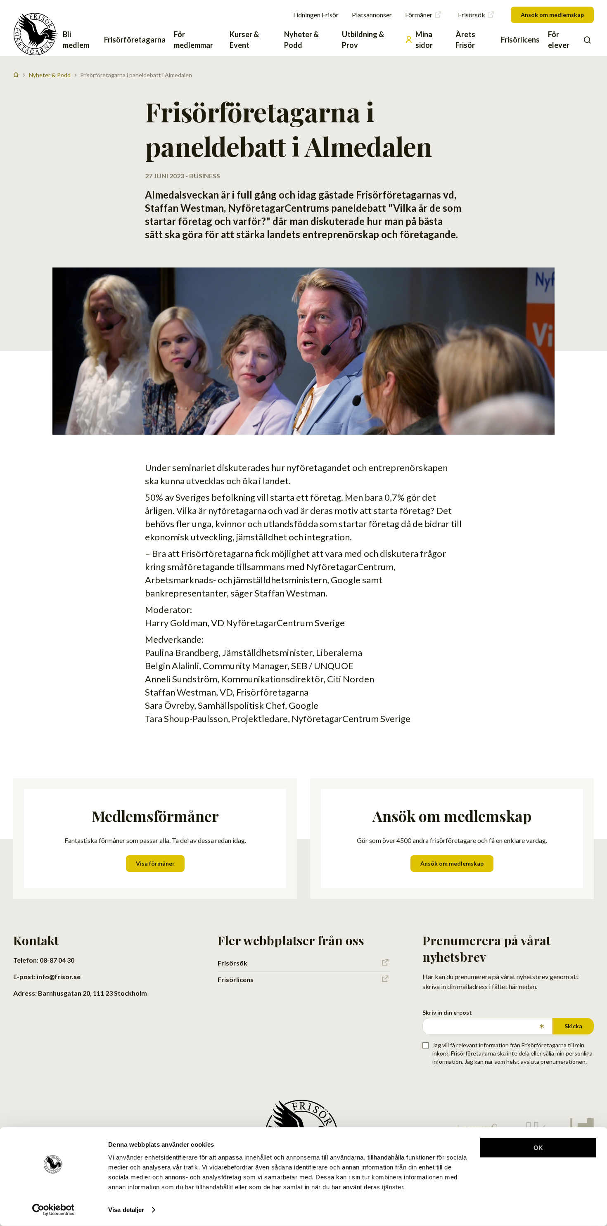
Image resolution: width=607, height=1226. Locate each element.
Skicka (573, 1026)
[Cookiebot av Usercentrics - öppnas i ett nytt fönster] (53, 1210)
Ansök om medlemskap (552, 14)
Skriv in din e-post (447, 1012)
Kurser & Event (244, 40)
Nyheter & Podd (301, 40)
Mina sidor (424, 40)
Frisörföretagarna (135, 39)
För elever (558, 40)
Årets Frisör (465, 40)
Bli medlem (76, 40)
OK (538, 1147)
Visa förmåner (155, 863)
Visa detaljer (126, 1209)
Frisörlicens (520, 39)
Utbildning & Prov (363, 40)
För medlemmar (193, 40)
